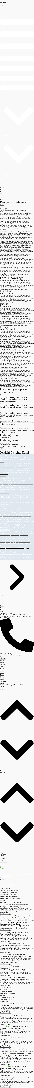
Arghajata (3, 2)
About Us (6, 175)
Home (5, 95)
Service (5, 135)
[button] (17, 73)
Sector (5, 97)
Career (5, 177)
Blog (4, 173)
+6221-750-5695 (5, 653)
